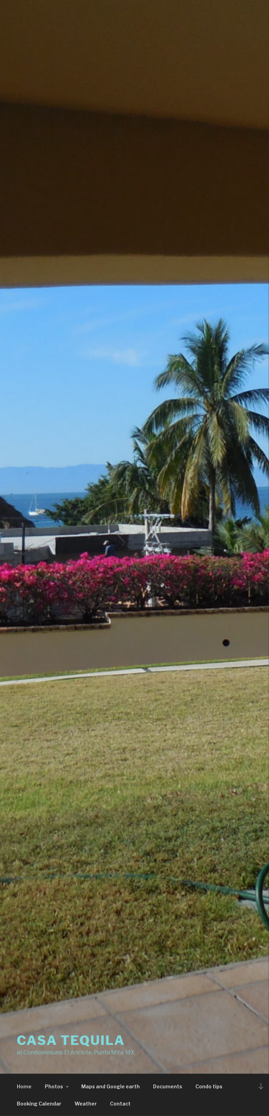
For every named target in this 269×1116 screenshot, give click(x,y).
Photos (54, 1086)
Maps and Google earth (110, 1086)
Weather (86, 1104)
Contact (120, 1104)
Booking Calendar (39, 1104)
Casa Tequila (71, 1040)
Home (24, 1086)
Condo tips (208, 1086)
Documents (167, 1086)
